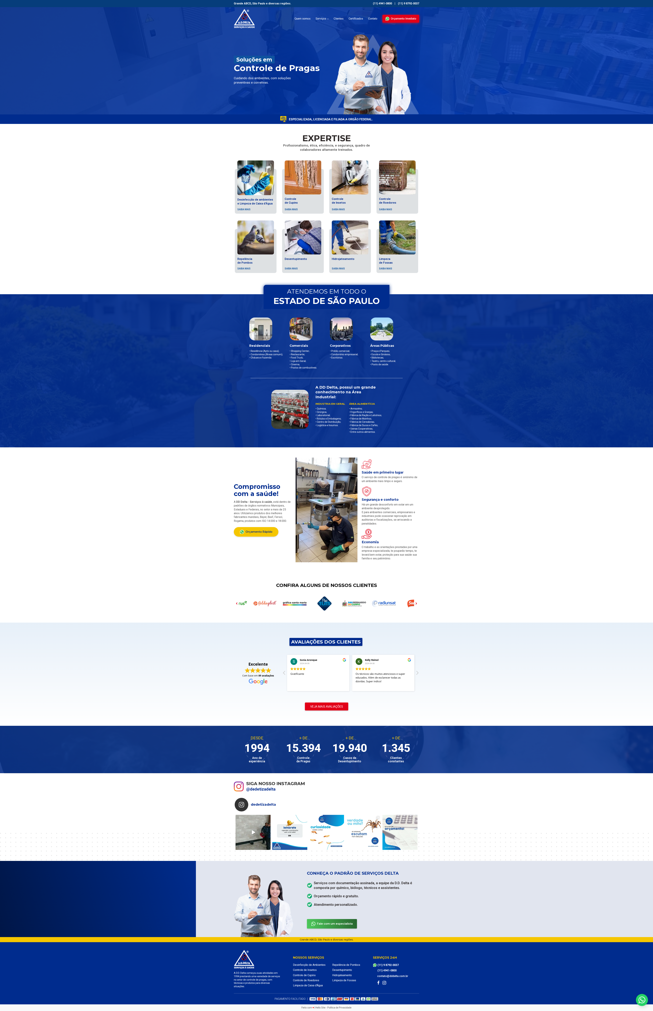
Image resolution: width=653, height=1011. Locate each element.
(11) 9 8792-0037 (408, 3)
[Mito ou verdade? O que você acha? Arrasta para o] (363, 832)
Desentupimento (342, 970)
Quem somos (303, 18)
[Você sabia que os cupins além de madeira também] (326, 832)
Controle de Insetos (305, 970)
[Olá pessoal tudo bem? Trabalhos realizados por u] (253, 832)
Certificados (356, 18)
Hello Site (320, 1007)
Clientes (339, 18)
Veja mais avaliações (326, 706)
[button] (400, 19)
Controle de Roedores (306, 980)
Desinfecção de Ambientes (309, 964)
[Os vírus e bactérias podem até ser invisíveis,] (289, 832)
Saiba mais (243, 209)
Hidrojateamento (342, 975)
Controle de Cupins (304, 975)
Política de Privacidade (339, 1007)
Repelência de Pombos (346, 964)
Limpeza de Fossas (344, 980)
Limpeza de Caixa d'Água (308, 985)
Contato (372, 18)
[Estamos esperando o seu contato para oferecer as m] (399, 832)
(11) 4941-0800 (382, 3)
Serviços (321, 18)
